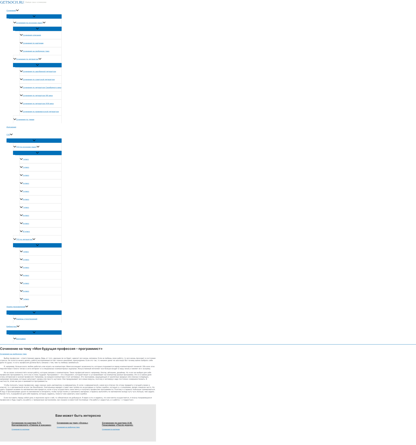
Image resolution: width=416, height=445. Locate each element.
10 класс (26, 231)
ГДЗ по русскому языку (26, 147)
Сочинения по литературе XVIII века (38, 103)
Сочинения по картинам (33, 43)
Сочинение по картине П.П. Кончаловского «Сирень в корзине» (31, 424)
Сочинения (11, 10)
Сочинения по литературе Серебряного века (42, 87)
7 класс (26, 207)
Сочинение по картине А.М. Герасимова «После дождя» (117, 424)
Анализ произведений (15, 307)
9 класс (26, 223)
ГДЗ (8, 135)
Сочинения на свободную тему (36, 51)
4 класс (26, 183)
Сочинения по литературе (27, 59)
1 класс (26, 159)
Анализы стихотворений (26, 319)
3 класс (26, 175)
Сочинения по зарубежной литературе (39, 71)
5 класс (26, 191)
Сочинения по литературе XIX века (38, 95)
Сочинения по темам (25, 119)
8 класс (26, 215)
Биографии (21, 339)
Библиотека (11, 326)
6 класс (26, 199)
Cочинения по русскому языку (29, 23)
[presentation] (17, 10)
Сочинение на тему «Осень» (72, 423)
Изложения (11, 127)
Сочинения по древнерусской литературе (41, 111)
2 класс (26, 167)
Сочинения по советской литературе (39, 79)
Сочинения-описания (32, 35)
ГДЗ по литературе (24, 239)
